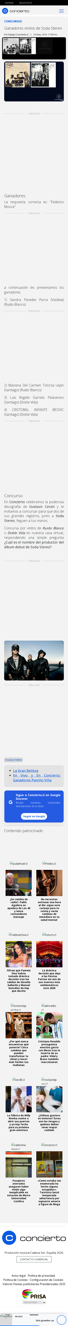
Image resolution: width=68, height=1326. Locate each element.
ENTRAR (9, 2)
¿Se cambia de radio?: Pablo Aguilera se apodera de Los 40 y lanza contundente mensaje (18, 908)
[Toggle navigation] (61, 11)
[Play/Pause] (61, 1320)
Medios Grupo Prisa (34, 1302)
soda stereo (14, 759)
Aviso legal (19, 1276)
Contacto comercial (34, 1259)
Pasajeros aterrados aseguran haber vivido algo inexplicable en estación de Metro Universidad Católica (18, 1191)
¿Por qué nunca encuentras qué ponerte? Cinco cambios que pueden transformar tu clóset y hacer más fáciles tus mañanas (19, 1053)
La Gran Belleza (25, 770)
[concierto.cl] (15, 11)
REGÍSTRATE (25, 2)
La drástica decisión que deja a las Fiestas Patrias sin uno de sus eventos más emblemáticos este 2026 (49, 979)
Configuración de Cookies (46, 1280)
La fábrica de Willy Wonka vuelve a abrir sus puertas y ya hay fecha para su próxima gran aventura (18, 1123)
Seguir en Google (34, 816)
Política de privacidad (41, 1276)
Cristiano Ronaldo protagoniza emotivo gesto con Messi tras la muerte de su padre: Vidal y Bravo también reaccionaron (49, 1052)
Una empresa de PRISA (34, 1294)
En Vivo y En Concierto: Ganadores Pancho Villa (37, 777)
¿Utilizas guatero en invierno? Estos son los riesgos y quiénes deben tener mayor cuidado (49, 1123)
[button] (19, 1325)
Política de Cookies (15, 1280)
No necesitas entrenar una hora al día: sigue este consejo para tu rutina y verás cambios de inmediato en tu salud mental (49, 909)
